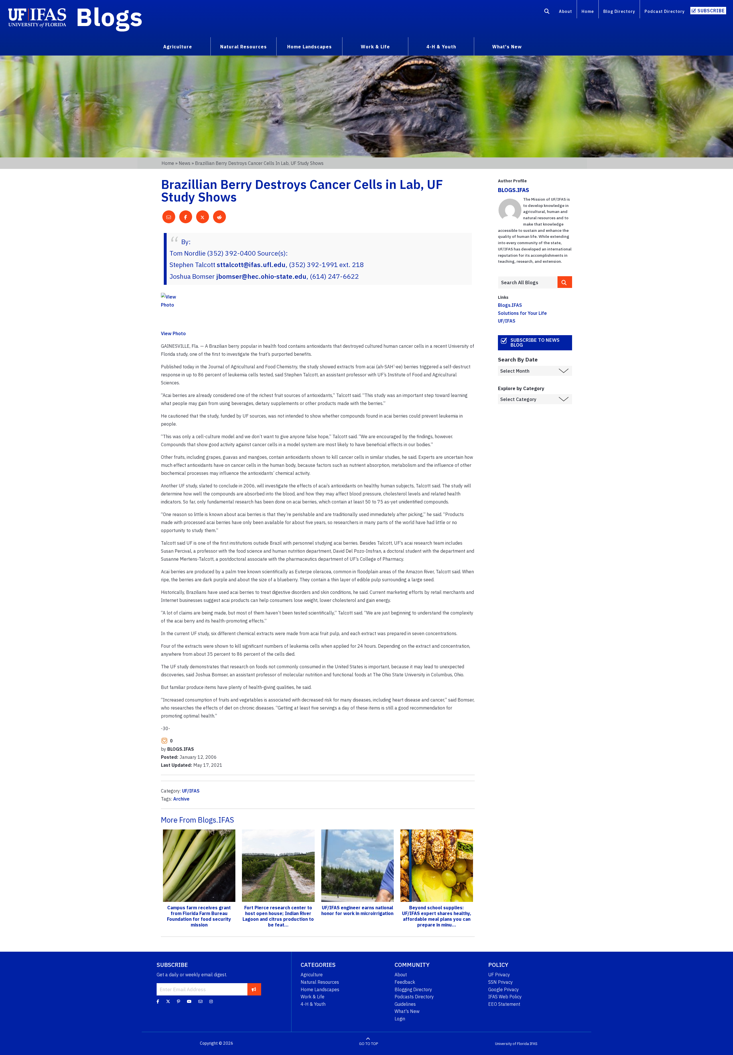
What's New (407, 1011)
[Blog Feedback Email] (200, 1001)
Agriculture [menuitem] (177, 47)
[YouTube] (189, 1001)
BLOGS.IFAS (513, 189)
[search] (564, 282)
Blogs (109, 16)
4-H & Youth (313, 1004)
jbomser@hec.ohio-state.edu (261, 276)
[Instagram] (211, 1001)
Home (588, 11)
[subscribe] (253, 989)
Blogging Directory (413, 989)
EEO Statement (504, 1004)
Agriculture (312, 974)
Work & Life (312, 996)
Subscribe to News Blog (535, 342)
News (184, 163)
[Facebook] (158, 1001)
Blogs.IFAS (510, 305)
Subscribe (711, 10)
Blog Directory (619, 11)
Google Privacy (503, 989)
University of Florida (512, 1043)
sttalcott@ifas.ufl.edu (251, 264)
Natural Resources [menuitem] (243, 47)
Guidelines (405, 1004)
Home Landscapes (320, 989)
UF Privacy (499, 974)
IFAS (533, 1043)
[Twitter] (168, 1001)
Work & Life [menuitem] (375, 47)
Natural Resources (320, 982)
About (565, 11)
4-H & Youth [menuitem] (441, 47)
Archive (181, 799)
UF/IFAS (191, 791)
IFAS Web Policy (505, 996)
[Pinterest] (178, 1001)
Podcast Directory (665, 11)
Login (400, 1019)
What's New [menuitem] (507, 47)
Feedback (405, 982)
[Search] (547, 12)
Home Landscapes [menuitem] (309, 47)
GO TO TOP (368, 1043)
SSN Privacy (500, 982)
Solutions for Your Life (522, 313)
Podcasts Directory (414, 996)
